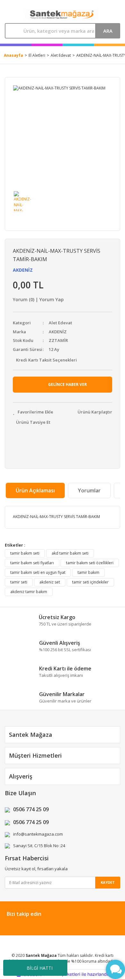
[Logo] (61, 14)
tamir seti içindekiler (90, 582)
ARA (108, 31)
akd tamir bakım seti (70, 553)
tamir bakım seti (24, 553)
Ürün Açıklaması (35, 490)
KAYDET (108, 882)
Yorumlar (89, 490)
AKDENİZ (23, 270)
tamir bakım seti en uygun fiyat (37, 572)
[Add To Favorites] (33, 412)
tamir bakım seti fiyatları (32, 563)
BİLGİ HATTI (40, 968)
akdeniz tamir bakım (28, 591)
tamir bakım (88, 572)
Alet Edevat (60, 323)
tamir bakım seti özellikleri (89, 563)
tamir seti (18, 582)
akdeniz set (49, 582)
